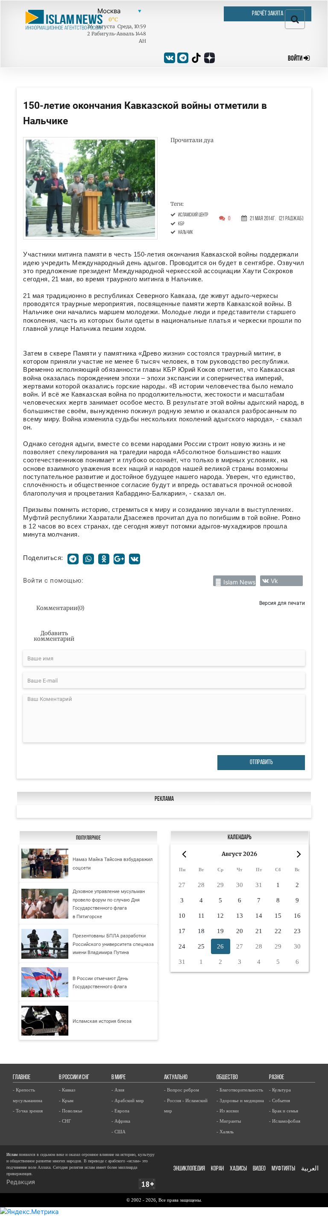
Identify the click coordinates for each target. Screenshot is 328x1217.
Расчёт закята (267, 14)
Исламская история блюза (102, 1021)
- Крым (66, 1100)
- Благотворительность (240, 1089)
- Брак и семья (283, 1110)
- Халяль (225, 1131)
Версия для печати (282, 603)
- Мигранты (229, 1121)
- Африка (120, 1121)
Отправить (261, 762)
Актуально (175, 1077)
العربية (310, 1169)
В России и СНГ (74, 1077)
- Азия (117, 1089)
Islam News (239, 582)
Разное (276, 1077)
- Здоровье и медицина (240, 1100)
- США (118, 1131)
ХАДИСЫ (238, 1169)
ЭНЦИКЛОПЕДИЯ (189, 1169)
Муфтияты (283, 1169)
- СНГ (65, 1121)
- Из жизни (228, 1110)
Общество (227, 1077)
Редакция (20, 1181)
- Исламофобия (284, 1121)
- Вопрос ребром (181, 1089)
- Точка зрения (28, 1110)
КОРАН (217, 1169)
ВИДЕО (259, 1169)
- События (279, 1100)
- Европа (120, 1110)
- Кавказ (67, 1089)
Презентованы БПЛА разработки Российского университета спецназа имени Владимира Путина (113, 944)
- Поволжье (70, 1110)
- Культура (280, 1089)
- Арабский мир (127, 1100)
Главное (21, 1077)
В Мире (118, 1077)
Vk (274, 580)
